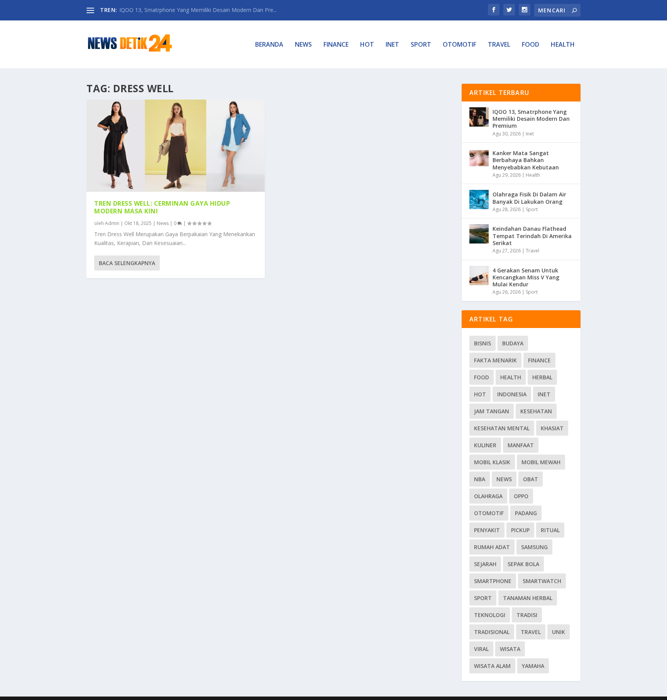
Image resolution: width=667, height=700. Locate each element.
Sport (421, 45)
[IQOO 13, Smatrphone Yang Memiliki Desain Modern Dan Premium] (479, 117)
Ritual (550, 530)
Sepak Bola (523, 564)
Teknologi (489, 615)
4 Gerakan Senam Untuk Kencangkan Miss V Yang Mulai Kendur (526, 277)
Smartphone (492, 581)
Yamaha (533, 666)
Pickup (520, 530)
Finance (336, 45)
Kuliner (485, 445)
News (303, 45)
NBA (479, 479)
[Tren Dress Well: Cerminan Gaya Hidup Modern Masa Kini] (175, 146)
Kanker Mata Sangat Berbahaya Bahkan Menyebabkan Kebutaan (526, 160)
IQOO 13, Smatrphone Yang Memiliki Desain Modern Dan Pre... (198, 10)
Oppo (521, 496)
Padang (526, 513)
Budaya (512, 343)
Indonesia (511, 394)
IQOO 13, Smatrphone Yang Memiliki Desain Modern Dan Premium (531, 118)
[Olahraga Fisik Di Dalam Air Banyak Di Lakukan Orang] (479, 199)
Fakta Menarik (495, 360)
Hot (367, 45)
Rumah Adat (492, 547)
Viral (481, 649)
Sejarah (485, 564)
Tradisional (492, 632)
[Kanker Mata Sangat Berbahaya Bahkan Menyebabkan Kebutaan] (479, 158)
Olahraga (488, 496)
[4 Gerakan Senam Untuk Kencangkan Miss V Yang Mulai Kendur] (479, 275)
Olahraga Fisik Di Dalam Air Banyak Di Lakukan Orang (529, 198)
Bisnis (482, 343)
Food (530, 45)
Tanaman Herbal (527, 598)
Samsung (534, 547)
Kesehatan (536, 411)
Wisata (510, 649)
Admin (112, 223)
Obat (530, 479)
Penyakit (487, 530)
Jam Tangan (491, 411)
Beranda (269, 45)
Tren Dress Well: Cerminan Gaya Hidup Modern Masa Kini (162, 207)
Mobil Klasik (492, 462)
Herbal (542, 377)
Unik (558, 632)
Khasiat (552, 428)
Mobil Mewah (540, 462)
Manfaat (521, 445)
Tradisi (526, 615)
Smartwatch (542, 581)
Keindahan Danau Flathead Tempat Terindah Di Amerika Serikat (532, 235)
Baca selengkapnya (127, 263)
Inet (392, 45)
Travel (499, 45)
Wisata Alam (492, 666)
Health (563, 45)
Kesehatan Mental (502, 428)
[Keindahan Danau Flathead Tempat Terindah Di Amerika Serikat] (479, 233)
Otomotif (459, 45)
